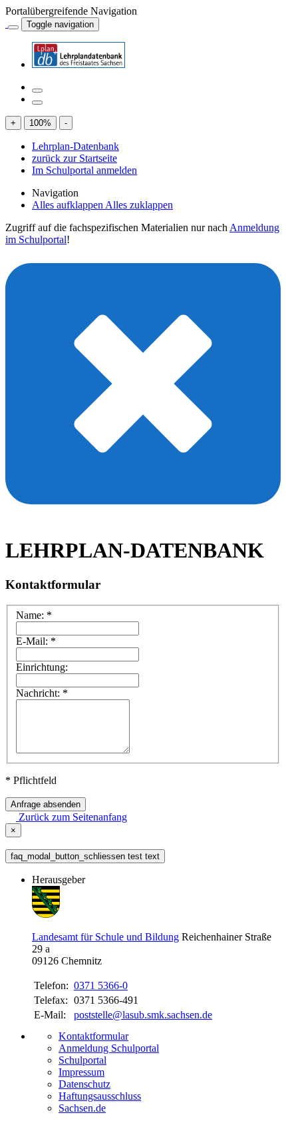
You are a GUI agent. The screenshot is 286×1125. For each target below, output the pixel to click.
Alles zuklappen (139, 204)
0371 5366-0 (101, 985)
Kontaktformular (93, 1036)
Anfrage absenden (45, 804)
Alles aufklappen (68, 204)
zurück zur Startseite (74, 158)
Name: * (34, 615)
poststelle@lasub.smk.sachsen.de (143, 1014)
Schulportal (82, 1060)
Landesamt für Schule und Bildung (105, 936)
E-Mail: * (36, 641)
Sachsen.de (82, 1108)
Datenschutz (84, 1084)
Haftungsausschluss (100, 1096)
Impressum (81, 1072)
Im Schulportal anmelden (84, 170)
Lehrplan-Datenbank (75, 146)
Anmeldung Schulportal (109, 1048)
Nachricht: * (42, 693)
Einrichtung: (42, 667)
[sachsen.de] (6, 23)
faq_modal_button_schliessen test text (85, 856)
